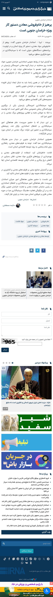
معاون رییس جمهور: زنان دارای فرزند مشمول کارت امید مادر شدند (25, 515)
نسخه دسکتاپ (26, 551)
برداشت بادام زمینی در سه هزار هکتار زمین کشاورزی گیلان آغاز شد (25, 501)
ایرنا (29, 9)
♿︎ (47, 590)
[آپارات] (35, 559)
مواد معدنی (45, 225)
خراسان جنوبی (23, 199)
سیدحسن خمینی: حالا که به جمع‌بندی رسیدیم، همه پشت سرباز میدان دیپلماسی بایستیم (26, 483)
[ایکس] (44, 559)
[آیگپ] (26, 559)
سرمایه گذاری (33, 225)
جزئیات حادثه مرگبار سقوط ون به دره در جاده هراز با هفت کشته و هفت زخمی (25, 520)
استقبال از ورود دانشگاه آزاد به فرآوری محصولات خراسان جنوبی (14, 294)
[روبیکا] (39, 559)
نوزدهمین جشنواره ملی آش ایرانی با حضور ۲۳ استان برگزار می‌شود (28, 490)
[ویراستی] (13, 559)
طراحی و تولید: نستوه (25, 579)
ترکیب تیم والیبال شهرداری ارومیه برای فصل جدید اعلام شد (28, 525)
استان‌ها (33, 199)
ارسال (5, 350)
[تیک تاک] (5, 559)
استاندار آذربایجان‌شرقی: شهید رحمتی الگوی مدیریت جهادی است (25, 505)
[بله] (31, 559)
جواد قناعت (20, 221)
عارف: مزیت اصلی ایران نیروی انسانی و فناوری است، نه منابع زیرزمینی (28, 404)
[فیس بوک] (9, 559)
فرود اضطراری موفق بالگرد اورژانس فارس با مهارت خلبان (28, 478)
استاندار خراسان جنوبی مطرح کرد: (15, 290)
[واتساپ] (22, 563)
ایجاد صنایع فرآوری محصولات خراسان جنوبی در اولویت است (40, 294)
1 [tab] (12, 363)
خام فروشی (45, 221)
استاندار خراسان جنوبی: (43, 20)
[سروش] (18, 559)
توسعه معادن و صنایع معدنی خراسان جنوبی (33, 236)
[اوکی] (31, 563)
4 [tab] (3, 363)
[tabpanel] (26, 389)
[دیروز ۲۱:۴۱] (26, 383)
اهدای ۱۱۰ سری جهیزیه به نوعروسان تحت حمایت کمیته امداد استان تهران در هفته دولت (27, 510)
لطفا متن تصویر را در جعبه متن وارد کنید (37, 339)
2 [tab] (9, 363)
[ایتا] (22, 559)
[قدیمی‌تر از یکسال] (39, 279)
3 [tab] (6, 363)
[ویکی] (26, 563)
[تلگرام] (48, 559)
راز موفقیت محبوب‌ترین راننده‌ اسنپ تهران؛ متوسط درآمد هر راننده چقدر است (25, 496)
